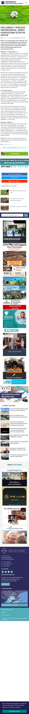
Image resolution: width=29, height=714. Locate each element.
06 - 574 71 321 (20, 166)
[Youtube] (8, 572)
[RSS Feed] (11, 572)
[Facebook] (2, 572)
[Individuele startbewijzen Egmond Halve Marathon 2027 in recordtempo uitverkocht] (4, 424)
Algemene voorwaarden (7, 609)
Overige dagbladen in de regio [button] (9, 605)
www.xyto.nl (6, 566)
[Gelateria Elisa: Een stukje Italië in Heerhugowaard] (4, 444)
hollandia (4, 144)
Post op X (15, 177)
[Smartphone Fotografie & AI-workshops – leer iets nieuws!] (4, 450)
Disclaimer (4, 612)
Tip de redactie (15, 181)
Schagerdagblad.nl (10, 2)
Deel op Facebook (15, 174)
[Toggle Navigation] (26, 3)
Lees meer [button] (17, 707)
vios (12, 144)
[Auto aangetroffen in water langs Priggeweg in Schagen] (4, 437)
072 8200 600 (7, 562)
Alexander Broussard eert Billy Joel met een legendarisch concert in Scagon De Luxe (18, 430)
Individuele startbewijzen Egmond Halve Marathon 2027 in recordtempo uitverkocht (19, 423)
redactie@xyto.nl (7, 564)
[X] (5, 572)
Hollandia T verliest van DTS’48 (18, 206)
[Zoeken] (26, 215)
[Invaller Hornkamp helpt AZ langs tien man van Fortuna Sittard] (4, 411)
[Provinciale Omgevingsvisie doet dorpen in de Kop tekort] (4, 457)
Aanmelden (5, 584)
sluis (9, 144)
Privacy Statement (6, 615)
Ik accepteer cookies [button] (14, 711)
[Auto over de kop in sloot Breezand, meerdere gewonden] (4, 417)
